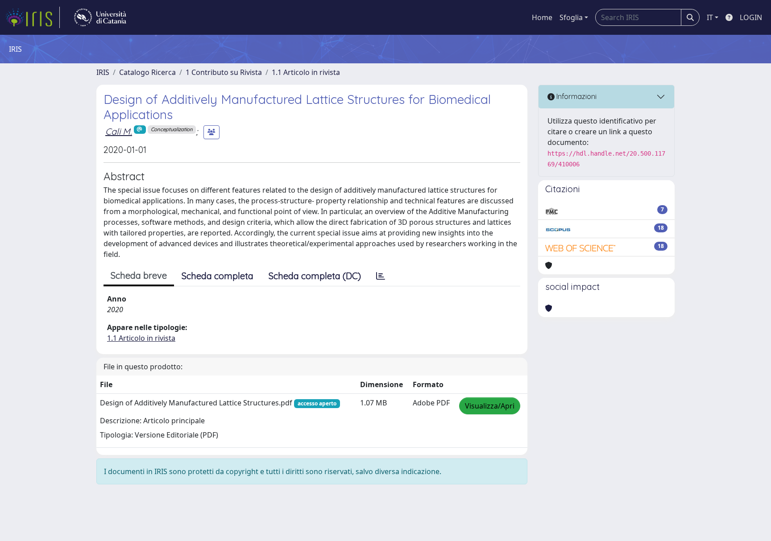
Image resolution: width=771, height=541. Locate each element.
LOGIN (751, 17)
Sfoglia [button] (571, 17)
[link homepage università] (100, 17)
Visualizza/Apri (489, 406)
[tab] (381, 276)
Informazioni (576, 96)
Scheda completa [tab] (217, 275)
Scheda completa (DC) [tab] (315, 275)
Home (542, 17)
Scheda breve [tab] (139, 275)
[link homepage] (32, 17)
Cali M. (118, 131)
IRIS (102, 72)
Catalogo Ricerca (147, 72)
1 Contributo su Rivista (224, 72)
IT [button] (710, 17)
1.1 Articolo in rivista (306, 72)
